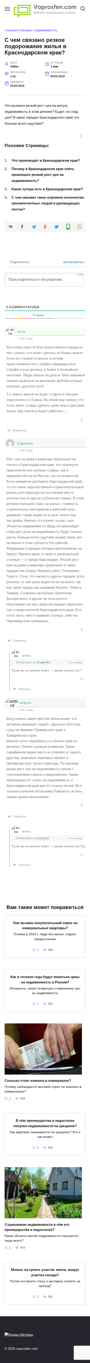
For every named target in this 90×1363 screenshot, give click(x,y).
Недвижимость (46, 30)
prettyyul (24, 703)
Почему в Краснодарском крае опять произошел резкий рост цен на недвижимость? (43, 175)
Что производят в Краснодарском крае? (46, 160)
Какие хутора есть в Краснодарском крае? (47, 189)
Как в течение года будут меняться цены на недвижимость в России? (45, 979)
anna (21, 331)
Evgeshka (25, 443)
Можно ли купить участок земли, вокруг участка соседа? (45, 1272)
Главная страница (18, 30)
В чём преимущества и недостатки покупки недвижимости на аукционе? (45, 1123)
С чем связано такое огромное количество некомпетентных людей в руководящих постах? (48, 203)
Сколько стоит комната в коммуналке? (38, 1080)
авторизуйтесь (73, 262)
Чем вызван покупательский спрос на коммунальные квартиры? (45, 925)
